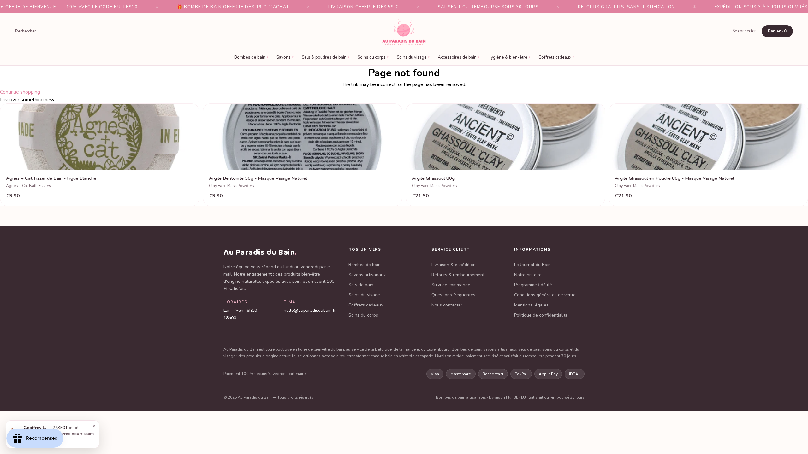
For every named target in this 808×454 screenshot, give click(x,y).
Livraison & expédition (453, 265)
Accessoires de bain (458, 57)
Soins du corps (373, 57)
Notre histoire (528, 275)
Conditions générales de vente (545, 295)
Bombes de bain (251, 57)
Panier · (777, 31)
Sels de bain (360, 285)
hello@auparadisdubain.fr (310, 310)
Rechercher (25, 31)
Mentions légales (531, 305)
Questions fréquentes (453, 295)
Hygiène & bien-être (509, 57)
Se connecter (744, 31)
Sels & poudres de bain (325, 57)
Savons (285, 57)
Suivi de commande (450, 285)
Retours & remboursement (457, 275)
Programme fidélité (533, 285)
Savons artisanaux (367, 275)
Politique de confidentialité (541, 315)
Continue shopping (20, 92)
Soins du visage (413, 57)
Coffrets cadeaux (556, 57)
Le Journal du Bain (532, 265)
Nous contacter (446, 305)
